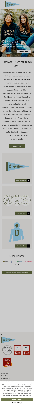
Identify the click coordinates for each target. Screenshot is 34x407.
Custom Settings (17, 403)
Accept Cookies (16, 399)
